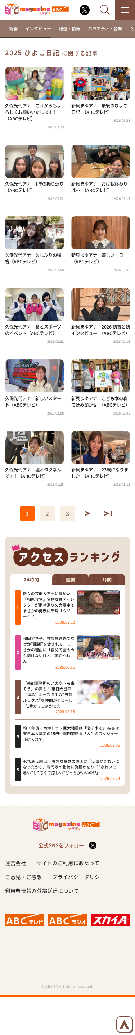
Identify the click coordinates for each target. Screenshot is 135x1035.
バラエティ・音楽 (105, 28)
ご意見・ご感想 (23, 876)
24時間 (31, 579)
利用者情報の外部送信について (42, 890)
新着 (13, 28)
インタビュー (38, 28)
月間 (107, 579)
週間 (70, 579)
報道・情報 (69, 28)
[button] (130, 29)
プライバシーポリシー (78, 876)
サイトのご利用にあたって (67, 862)
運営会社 (15, 862)
